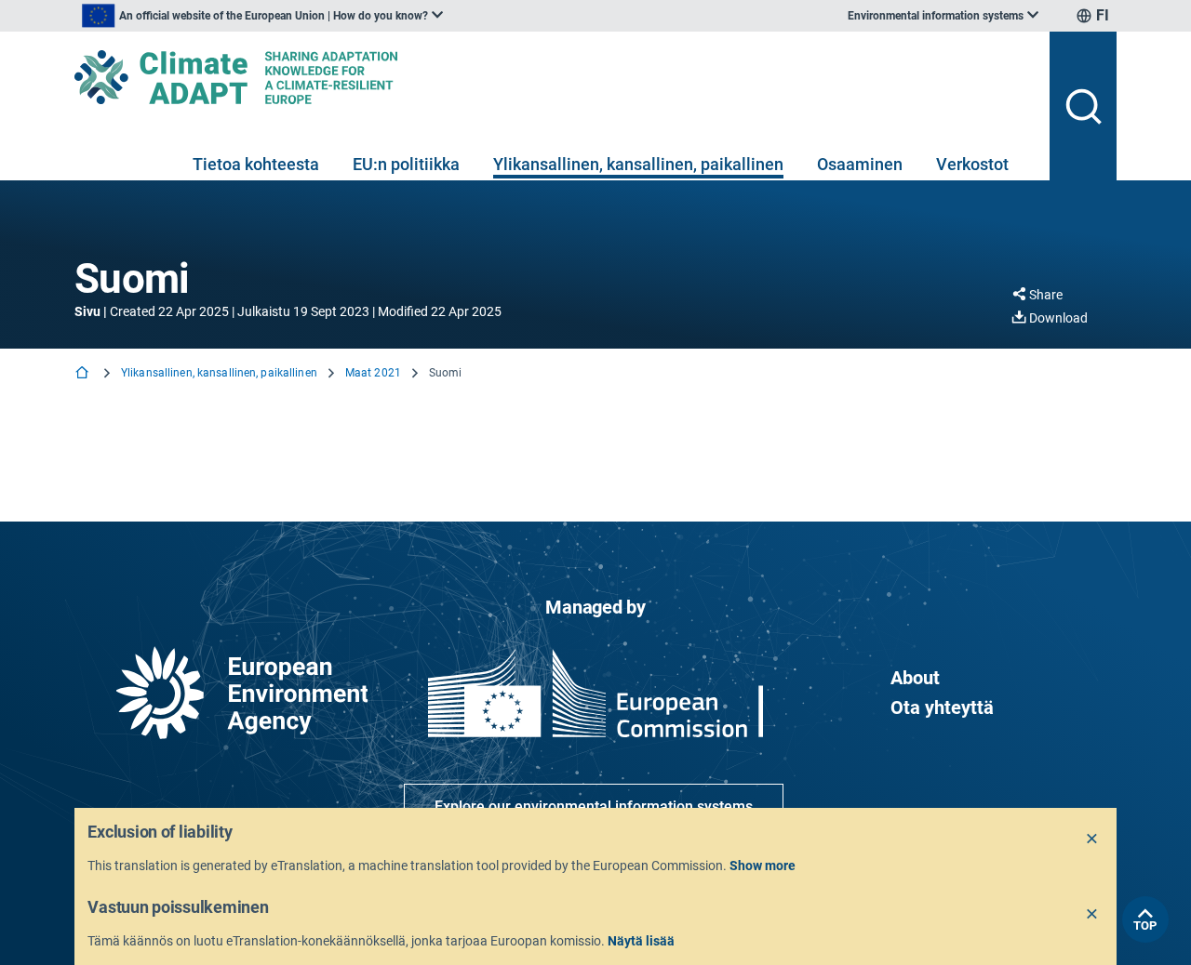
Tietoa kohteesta (256, 164)
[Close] (1092, 839)
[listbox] (262, 16)
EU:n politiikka (406, 164)
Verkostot (972, 164)
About (915, 678)
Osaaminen (860, 164)
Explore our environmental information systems (594, 806)
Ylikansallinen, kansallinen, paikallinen (638, 164)
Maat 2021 (373, 372)
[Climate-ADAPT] (554, 77)
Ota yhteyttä (942, 707)
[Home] (83, 374)
